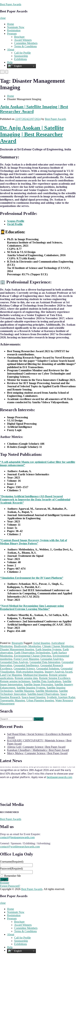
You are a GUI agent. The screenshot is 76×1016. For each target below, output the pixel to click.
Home (10, 24)
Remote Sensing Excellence (54, 678)
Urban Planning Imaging (40, 700)
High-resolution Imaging (29, 671)
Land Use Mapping (11, 674)
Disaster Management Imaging (17, 649)
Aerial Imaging (41, 643)
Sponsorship (21, 55)
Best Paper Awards (10, 4)
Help (10, 62)
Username (11, 861)
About (10, 49)
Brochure (19, 36)
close (3, 17)
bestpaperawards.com (59, 774)
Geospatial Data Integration (45, 662)
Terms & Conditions (25, 46)
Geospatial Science (24, 668)
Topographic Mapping (12, 700)
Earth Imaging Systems (48, 649)
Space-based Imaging (33, 697)
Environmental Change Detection (32, 655)
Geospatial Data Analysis (14, 662)
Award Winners (23, 39)
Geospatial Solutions (47, 668)
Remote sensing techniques (15, 681)
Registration (14, 30)
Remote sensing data (26, 678)
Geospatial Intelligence (26, 665)
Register (4, 882)
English (17, 66)
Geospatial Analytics (51, 658)
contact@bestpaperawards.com (17, 837)
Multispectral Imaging (35, 674)
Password (11, 868)
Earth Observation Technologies (32, 652)
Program (12, 33)
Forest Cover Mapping (26, 658)
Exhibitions (20, 59)
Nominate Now (15, 27)
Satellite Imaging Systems (31, 687)
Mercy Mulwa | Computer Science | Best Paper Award (37, 753)
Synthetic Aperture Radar (61, 697)
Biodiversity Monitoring (27, 646)
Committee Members (25, 43)
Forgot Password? (10, 885)
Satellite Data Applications (46, 681)
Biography (18, 643)
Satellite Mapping (24, 690)
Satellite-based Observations (43, 694)
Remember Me (12, 875)
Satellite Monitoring (47, 690)
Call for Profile (22, 52)
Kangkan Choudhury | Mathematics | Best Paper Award (38, 750)
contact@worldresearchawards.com (20, 846)
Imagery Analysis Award (58, 671)
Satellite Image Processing (38, 684)
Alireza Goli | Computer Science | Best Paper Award (36, 746)
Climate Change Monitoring (58, 646)
